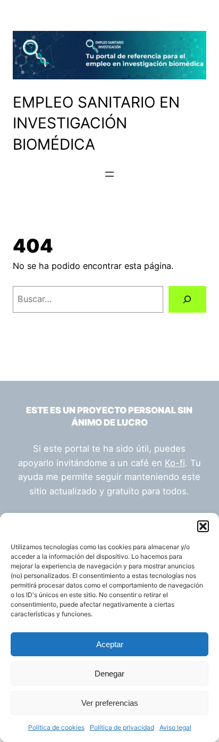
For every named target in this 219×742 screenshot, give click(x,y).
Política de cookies (56, 727)
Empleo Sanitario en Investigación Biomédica (96, 123)
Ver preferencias (109, 702)
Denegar (109, 673)
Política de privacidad (122, 727)
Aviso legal (175, 727)
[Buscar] (187, 299)
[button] (203, 526)
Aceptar (109, 644)
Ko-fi (175, 463)
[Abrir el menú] (109, 174)
